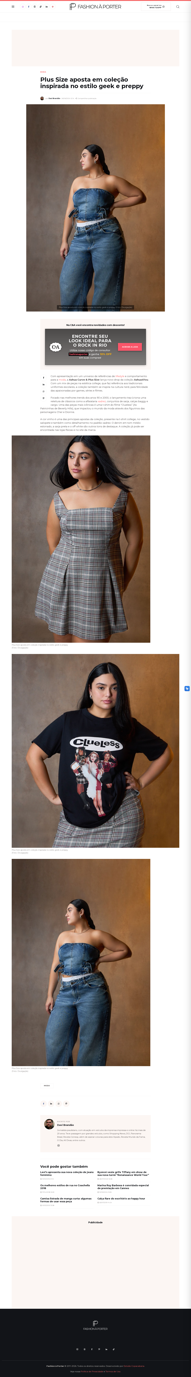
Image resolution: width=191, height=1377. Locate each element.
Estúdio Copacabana (134, 1366)
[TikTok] (40, 6)
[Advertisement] (95, 48)
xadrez (102, 401)
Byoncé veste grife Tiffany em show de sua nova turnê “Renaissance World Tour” (123, 1173)
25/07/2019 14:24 (105, 1202)
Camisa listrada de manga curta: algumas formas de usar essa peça (65, 1200)
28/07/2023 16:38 (105, 1179)
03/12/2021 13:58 (48, 1205)
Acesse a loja (130, 347)
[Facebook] (28, 6)
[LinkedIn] (46, 6)
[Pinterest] (52, 6)
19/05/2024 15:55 (105, 1192)
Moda (43, 72)
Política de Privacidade (92, 1371)
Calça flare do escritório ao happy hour (121, 1198)
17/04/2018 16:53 (48, 1192)
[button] (85, 98)
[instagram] (58, 1145)
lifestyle (120, 376)
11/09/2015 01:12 (48, 1179)
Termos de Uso (113, 1371)
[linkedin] (106, 1349)
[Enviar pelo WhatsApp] (43, 391)
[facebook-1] (92, 1349)
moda (62, 379)
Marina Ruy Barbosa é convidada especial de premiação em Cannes (123, 1187)
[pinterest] (99, 1349)
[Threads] (34, 6)
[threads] (84, 1349)
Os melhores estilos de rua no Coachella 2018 (65, 1187)
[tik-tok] (113, 1349)
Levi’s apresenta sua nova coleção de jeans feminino (67, 1173)
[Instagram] (22, 6)
